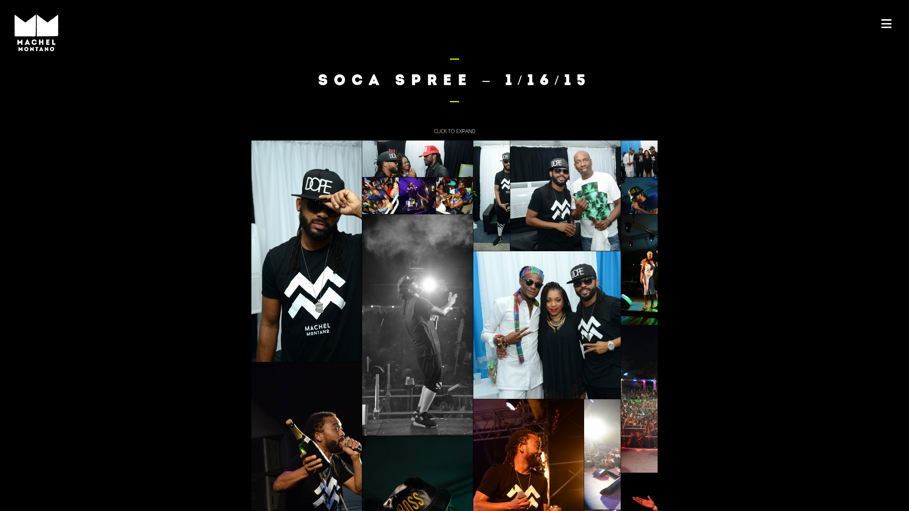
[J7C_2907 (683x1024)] (491, 196)
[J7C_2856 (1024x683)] (417, 159)
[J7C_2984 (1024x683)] (639, 399)
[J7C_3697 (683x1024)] (639, 269)
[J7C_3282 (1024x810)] (417, 195)
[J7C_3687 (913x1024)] (639, 195)
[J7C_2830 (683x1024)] (306, 251)
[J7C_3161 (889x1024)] (380, 195)
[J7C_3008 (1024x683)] (602, 454)
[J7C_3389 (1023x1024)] (454, 195)
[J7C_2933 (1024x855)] (547, 325)
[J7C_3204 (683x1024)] (417, 325)
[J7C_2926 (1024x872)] (565, 196)
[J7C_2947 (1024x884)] (639, 159)
